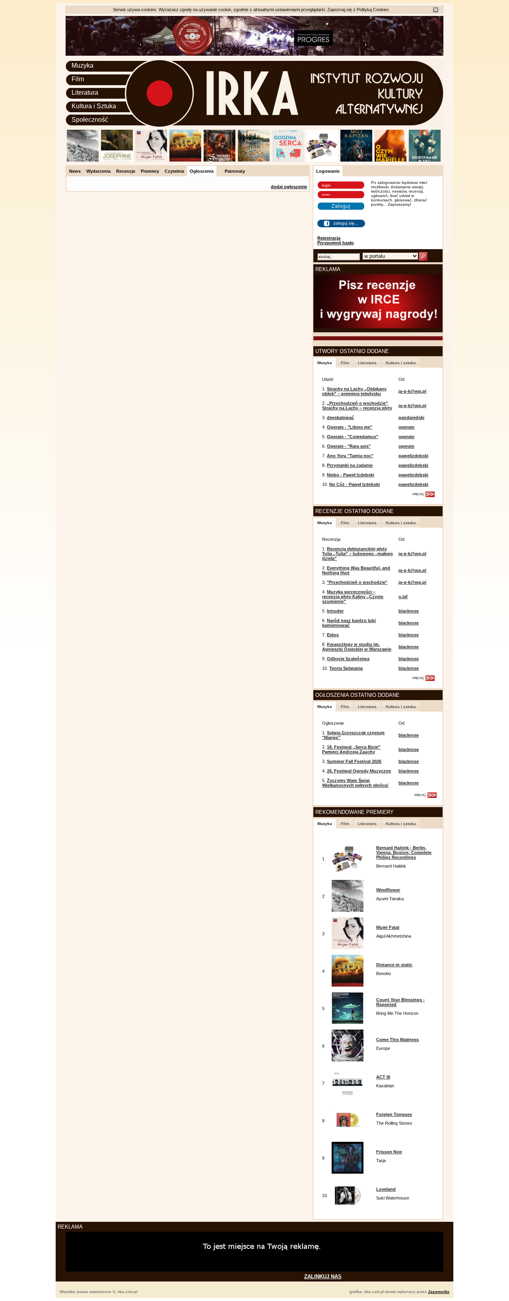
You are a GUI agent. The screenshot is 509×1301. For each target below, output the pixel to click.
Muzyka (82, 65)
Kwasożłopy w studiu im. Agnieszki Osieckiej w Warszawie (356, 646)
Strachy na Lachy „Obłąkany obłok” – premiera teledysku (354, 391)
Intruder (335, 611)
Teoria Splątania (346, 668)
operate (406, 427)
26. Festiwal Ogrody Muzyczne (359, 771)
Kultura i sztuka (401, 363)
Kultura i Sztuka (94, 106)
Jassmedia (438, 1291)
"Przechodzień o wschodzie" (357, 582)
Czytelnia (174, 171)
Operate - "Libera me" (349, 427)
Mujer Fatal (387, 927)
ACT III (383, 1077)
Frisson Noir (389, 1151)
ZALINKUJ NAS (323, 1277)
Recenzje (125, 171)
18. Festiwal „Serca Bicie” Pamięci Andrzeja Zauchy (351, 749)
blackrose (408, 611)
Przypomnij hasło (335, 242)
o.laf (403, 596)
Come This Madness (397, 1039)
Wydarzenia (98, 171)
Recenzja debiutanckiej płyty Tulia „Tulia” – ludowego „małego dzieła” (357, 553)
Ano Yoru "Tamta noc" (350, 455)
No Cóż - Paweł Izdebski (354, 484)
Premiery (150, 171)
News (75, 171)
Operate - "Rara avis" (349, 446)
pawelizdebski (413, 455)
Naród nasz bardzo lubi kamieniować (349, 623)
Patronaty (235, 171)
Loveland (386, 1189)
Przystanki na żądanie (350, 465)
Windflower (388, 889)
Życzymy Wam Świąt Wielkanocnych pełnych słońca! (355, 783)
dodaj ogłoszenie (289, 186)
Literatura (85, 92)
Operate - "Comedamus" (352, 436)
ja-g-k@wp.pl (412, 391)
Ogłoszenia (202, 171)
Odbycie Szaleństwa (348, 658)
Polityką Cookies (373, 9)
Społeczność (90, 119)
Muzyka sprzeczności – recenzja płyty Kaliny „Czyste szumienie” (352, 596)
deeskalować (340, 417)
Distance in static (394, 964)
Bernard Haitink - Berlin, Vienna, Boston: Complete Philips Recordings (403, 852)
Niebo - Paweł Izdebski (350, 474)
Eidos (333, 634)
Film (78, 79)
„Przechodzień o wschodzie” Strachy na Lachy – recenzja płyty (357, 405)
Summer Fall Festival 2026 (354, 761)
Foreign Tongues (394, 1114)
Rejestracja (328, 238)
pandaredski (411, 417)
